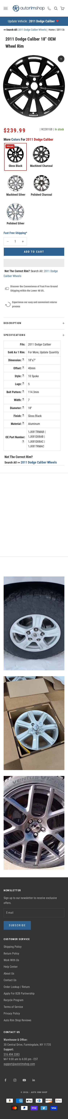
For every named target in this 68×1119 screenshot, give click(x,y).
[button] (34, 263)
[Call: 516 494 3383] (49, 8)
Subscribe (17, 925)
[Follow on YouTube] (24, 1080)
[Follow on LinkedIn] (34, 1080)
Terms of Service (13, 1007)
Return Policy (11, 953)
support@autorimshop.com (19, 1064)
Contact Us (10, 980)
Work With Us (11, 960)
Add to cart (34, 251)
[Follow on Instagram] (15, 1080)
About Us (9, 973)
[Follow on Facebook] (5, 1080)
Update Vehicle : (31, 21)
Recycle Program (13, 1000)
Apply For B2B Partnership (19, 993)
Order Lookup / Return (17, 987)
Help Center (11, 966)
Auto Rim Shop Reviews (17, 1020)
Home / (53, 29)
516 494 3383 (12, 1054)
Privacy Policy (12, 1013)
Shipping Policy (13, 946)
